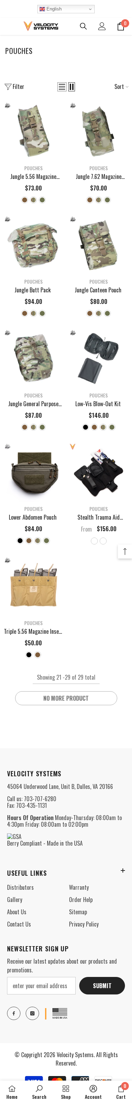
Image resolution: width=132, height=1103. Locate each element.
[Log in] (102, 26)
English (53, 9)
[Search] (83, 26)
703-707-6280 (40, 799)
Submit (102, 985)
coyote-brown (24, 199)
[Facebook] (13, 1013)
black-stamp (94, 540)
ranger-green (42, 199)
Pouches (33, 168)
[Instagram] (32, 1013)
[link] (39, 1092)
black (85, 427)
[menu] (8, 26)
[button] (62, 86)
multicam (33, 199)
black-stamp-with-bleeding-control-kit (103, 540)
